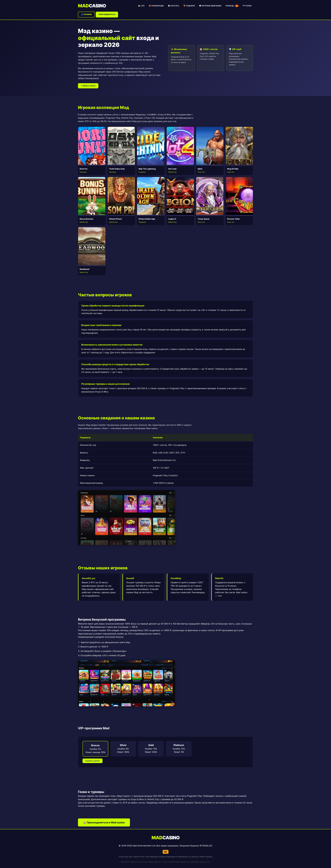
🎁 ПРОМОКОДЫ (156, 6)
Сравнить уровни (92, 761)
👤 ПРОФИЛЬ (86, 14)
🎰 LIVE (141, 6)
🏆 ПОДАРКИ (189, 6)
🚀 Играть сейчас (88, 86)
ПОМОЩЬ (231, 6)
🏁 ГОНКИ (247, 6)
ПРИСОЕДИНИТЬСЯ (107, 14)
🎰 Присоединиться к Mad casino (104, 822)
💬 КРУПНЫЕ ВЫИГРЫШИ (210, 6)
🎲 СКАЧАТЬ (173, 6)
